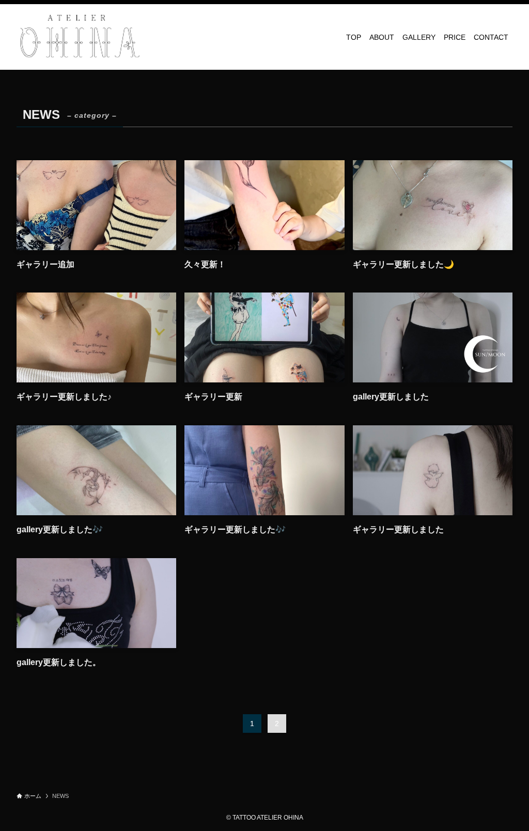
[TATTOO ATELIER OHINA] (80, 36)
